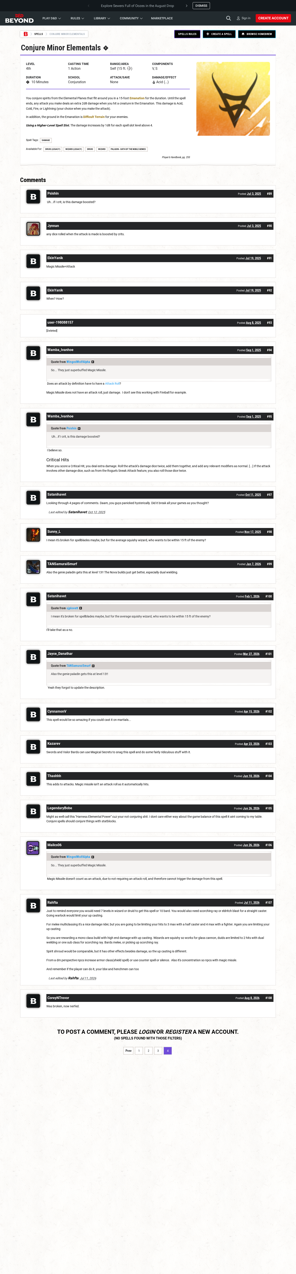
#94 (269, 350)
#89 (269, 193)
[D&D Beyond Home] (19, 18)
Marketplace (162, 18)
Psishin (71, 428)
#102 (268, 711)
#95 (269, 416)
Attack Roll (112, 383)
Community (129, 18)
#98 (269, 532)
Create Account (273, 18)
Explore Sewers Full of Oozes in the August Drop (137, 6)
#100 (268, 596)
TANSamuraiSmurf (79, 665)
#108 (268, 998)
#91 (269, 258)
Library (100, 18)
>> (92, 362)
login (147, 1032)
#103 (268, 744)
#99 (269, 564)
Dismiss (201, 5)
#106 (268, 845)
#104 (268, 776)
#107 (268, 902)
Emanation (137, 98)
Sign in (246, 18)
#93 (269, 322)
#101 (268, 654)
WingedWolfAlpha (78, 362)
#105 (268, 808)
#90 (269, 226)
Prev (128, 1050)
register (178, 1032)
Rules (75, 18)
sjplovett (72, 608)
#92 (269, 290)
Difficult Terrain (94, 117)
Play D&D (49, 18)
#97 (269, 494)
